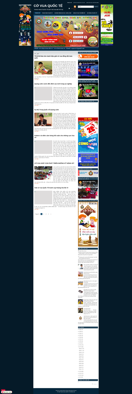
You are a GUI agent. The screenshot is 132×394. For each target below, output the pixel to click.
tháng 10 (80, 352)
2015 (80, 373)
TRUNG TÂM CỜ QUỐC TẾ (47, 13)
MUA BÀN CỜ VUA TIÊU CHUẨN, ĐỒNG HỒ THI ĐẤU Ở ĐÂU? (90, 290)
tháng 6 (80, 359)
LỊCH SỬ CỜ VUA (87, 308)
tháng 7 (80, 357)
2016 (80, 371)
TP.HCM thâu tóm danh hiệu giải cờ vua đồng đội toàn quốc (53, 57)
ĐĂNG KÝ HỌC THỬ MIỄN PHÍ (79, 13)
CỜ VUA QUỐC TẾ (48, 6)
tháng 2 (80, 367)
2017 (80, 346)
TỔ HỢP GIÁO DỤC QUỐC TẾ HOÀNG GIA (66, 391)
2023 (80, 335)
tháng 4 (80, 363)
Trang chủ (95, 384)
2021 (80, 339)
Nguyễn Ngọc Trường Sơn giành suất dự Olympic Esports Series (90, 300)
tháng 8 (80, 356)
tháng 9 (80, 354)
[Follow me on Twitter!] (72, 9)
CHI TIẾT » (36, 79)
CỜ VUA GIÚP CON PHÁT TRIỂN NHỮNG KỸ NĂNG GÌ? (54, 163)
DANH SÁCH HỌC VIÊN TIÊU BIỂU (92, 2)
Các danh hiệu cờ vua (82, 250)
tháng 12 (80, 348)
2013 (80, 377)
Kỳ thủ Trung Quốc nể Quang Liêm (46, 110)
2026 (80, 329)
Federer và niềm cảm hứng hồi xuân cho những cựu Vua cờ (54, 136)
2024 (80, 333)
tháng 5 (80, 361)
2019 (80, 342)
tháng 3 (80, 365)
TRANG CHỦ (69, 2)
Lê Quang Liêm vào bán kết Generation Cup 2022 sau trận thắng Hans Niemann (88, 258)
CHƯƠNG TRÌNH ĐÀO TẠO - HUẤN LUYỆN (63, 13)
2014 (80, 375)
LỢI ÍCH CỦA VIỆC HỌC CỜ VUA (79, 2)
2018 (80, 344)
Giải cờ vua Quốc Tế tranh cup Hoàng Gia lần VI (51, 188)
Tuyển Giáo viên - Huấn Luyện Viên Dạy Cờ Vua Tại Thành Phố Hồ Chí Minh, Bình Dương (90, 317)
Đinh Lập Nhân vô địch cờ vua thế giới (91, 264)
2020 (80, 341)
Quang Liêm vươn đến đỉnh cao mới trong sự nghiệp (53, 84)
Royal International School (71, 390)
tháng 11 (80, 350)
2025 (80, 331)
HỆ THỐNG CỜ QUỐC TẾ (92, 13)
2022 (80, 337)
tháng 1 (80, 369)
